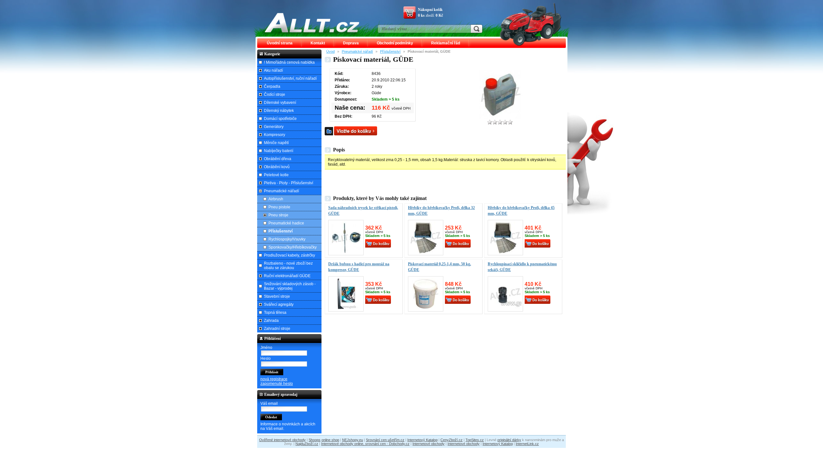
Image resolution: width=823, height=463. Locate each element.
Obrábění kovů (277, 167)
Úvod (330, 51)
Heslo (265, 358)
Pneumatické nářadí (357, 51)
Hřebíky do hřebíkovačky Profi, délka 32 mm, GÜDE (441, 210)
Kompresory (274, 134)
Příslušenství (390, 51)
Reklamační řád (445, 43)
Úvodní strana (280, 43)
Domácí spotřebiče (280, 118)
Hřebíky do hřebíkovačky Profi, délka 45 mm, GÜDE (521, 210)
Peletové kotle (276, 175)
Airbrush (275, 199)
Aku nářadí (273, 70)
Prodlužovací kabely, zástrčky (289, 255)
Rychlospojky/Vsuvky (286, 239)
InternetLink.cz (527, 444)
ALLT (312, 22)
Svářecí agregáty (279, 304)
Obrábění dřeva (277, 159)
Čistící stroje (274, 94)
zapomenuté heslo (276, 383)
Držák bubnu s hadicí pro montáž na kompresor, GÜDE (358, 267)
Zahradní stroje (277, 328)
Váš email (269, 403)
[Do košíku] (355, 130)
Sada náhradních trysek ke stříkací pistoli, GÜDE (363, 210)
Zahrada (271, 320)
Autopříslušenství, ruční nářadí (290, 78)
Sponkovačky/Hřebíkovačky (292, 247)
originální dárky (509, 440)
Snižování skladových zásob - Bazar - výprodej (290, 286)
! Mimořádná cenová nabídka (289, 62)
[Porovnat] (329, 131)
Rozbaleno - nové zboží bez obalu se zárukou (288, 265)
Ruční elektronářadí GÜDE (287, 276)
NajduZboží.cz (306, 444)
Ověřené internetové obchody (282, 440)
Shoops (315, 440)
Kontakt (318, 43)
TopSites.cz (475, 440)
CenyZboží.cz (451, 440)
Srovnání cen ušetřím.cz (385, 440)
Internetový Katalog (422, 440)
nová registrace (273, 379)
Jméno (266, 347)
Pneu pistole (279, 207)
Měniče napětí (276, 143)
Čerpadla (272, 86)
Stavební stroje (277, 296)
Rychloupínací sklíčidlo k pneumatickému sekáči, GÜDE (522, 267)
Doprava (351, 43)
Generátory (274, 126)
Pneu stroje (278, 215)
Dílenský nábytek (279, 110)
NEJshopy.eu (352, 440)
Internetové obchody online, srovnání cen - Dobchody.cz (365, 444)
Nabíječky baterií (278, 151)
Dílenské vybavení (280, 102)
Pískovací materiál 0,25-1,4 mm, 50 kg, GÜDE (439, 267)
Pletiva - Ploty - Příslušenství (288, 183)
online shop (330, 440)
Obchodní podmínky (395, 43)
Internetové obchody (428, 444)
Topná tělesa (275, 312)
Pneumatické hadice (286, 223)
